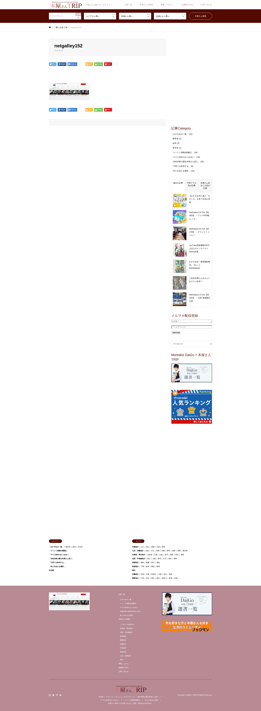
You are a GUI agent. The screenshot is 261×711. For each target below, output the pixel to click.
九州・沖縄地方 (138, 551)
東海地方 (135, 566)
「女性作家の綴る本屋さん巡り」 (185, 161)
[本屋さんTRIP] (130, 690)
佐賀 (147, 551)
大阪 (159, 574)
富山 (148, 559)
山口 (142, 547)
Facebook (57, 695)
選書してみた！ (167, 5)
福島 (171, 555)
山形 (161, 555)
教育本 (175, 138)
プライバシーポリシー (114, 697)
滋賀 (170, 574)
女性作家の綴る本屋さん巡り (130, 611)
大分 (152, 551)
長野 (175, 559)
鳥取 (163, 547)
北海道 (149, 555)
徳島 (142, 562)
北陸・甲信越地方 (138, 559)
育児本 (175, 148)
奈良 (165, 574)
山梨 (154, 559)
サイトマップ (129, 697)
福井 (170, 559)
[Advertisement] (191, 79)
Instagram (50, 695)
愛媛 (147, 562)
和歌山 (153, 574)
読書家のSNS (187, 5)
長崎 (179, 551)
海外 (133, 570)
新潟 (159, 559)
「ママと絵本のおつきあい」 (183, 157)
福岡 (173, 551)
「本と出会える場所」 (180, 171)
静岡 (158, 566)
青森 (182, 555)
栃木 (158, 578)
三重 (142, 566)
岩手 (166, 555)
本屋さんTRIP (191, 695)
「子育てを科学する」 (180, 166)
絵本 (174, 143)
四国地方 (135, 562)
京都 (142, 574)
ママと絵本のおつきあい (129, 607)
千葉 (142, 578)
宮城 (155, 555)
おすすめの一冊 (125, 599)
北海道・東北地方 (138, 555)
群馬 (170, 578)
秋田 (177, 555)
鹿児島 (185, 551)
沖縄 (163, 551)
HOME (101, 697)
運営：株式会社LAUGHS (142, 703)
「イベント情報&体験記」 (182, 152)
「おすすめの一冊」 (179, 134)
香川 (153, 562)
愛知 (153, 566)
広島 (158, 547)
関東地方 (135, 578)
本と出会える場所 (126, 615)
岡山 (147, 547)
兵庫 (147, 574)
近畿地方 (135, 574)
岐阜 (147, 566)
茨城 (175, 578)
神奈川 (164, 578)
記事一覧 (128, 5)
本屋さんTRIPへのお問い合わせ (119, 703)
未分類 (51, 570)
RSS (60, 695)
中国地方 (135, 547)
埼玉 (147, 578)
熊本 (168, 551)
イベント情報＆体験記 (128, 603)
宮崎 (157, 551)
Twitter (53, 695)
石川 (164, 559)
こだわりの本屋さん (127, 624)
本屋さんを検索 (146, 5)
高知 (158, 562)
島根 (153, 547)
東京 (153, 578)
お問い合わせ (206, 5)
